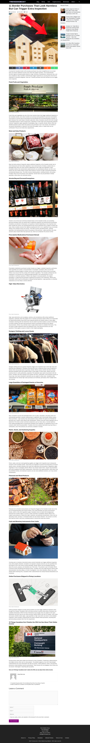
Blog (38, 1)
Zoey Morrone (13, 11)
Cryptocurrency (56, 1)
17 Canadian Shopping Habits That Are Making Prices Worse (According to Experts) (27, 683)
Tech (49, 1)
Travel (26, 11)
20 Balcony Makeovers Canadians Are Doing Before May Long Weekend (25, 684)
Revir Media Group (43, 741)
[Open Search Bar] (79, 2)
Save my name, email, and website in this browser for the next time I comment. (29, 717)
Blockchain (66, 1)
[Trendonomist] (17, 2)
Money (43, 1)
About (73, 1)
